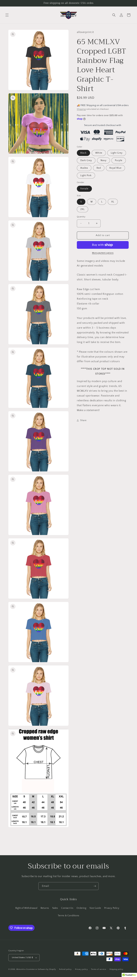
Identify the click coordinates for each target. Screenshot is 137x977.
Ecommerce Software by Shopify (41, 969)
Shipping (81, 109)
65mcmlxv (21, 969)
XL (112, 201)
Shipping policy (116, 969)
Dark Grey (86, 160)
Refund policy (65, 969)
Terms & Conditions (68, 915)
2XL (82, 209)
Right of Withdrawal (26, 908)
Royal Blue (115, 168)
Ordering (81, 908)
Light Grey (116, 153)
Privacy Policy (111, 908)
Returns (45, 908)
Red (99, 168)
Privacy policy (81, 969)
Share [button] (83, 420)
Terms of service (98, 969)
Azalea (84, 168)
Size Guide (95, 908)
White (98, 153)
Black (83, 153)
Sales (55, 908)
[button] (7, 15)
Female (84, 188)
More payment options (103, 253)
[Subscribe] (94, 886)
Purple (118, 160)
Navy (103, 160)
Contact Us (67, 908)
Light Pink (86, 175)
